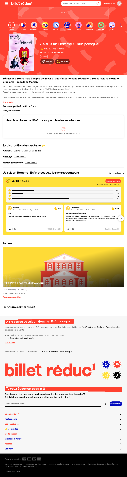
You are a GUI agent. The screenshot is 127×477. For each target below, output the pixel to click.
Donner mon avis (113, 181)
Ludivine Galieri (21, 151)
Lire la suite (8, 102)
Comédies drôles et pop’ (21, 338)
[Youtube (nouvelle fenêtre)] (117, 364)
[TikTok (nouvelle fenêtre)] (117, 375)
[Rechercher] (97, 3)
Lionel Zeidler (35, 151)
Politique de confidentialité (35, 464)
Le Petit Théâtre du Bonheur (53, 52)
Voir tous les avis (116, 173)
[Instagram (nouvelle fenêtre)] (106, 375)
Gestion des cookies (28, 466)
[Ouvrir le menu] (7, 3)
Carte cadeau (11, 434)
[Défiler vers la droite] (121, 26)
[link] (32, 208)
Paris (108, 327)
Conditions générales (13, 464)
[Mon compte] (119, 3)
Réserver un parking (12, 297)
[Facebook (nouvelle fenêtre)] (106, 364)
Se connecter (110, 3)
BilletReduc (10, 352)
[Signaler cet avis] (15, 229)
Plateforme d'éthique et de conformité (102, 464)
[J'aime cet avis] (10, 229)
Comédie (61, 327)
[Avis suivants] (121, 218)
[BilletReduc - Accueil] (21, 3)
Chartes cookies (78, 464)
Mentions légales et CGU (59, 464)
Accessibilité (13, 466)
